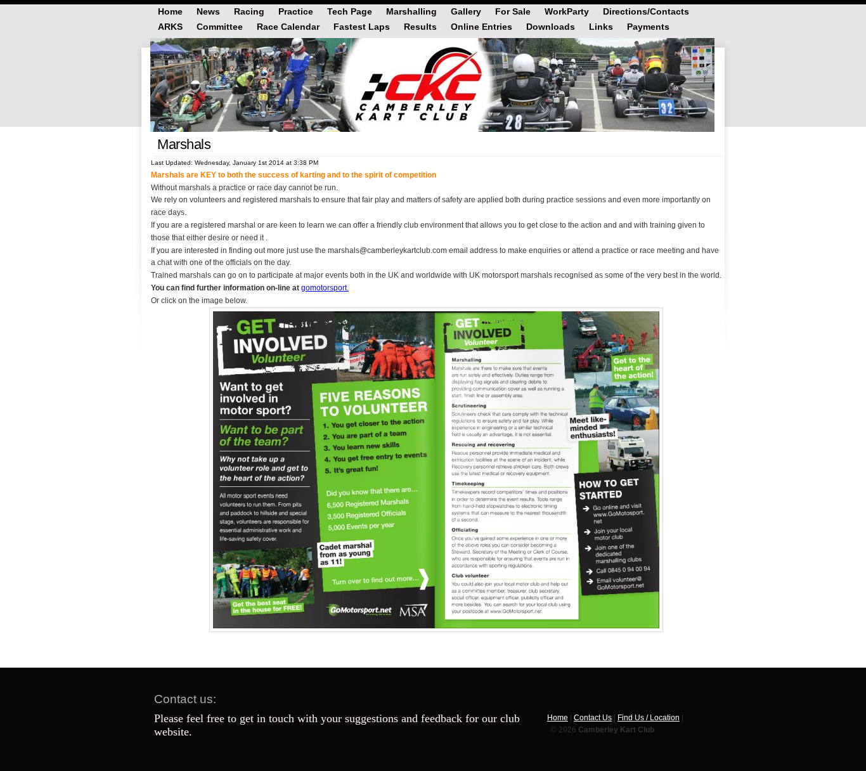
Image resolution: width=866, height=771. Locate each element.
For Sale (513, 10)
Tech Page (349, 10)
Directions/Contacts (646, 10)
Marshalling (411, 10)
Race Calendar (288, 26)
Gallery (466, 10)
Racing (249, 10)
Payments (648, 26)
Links (601, 26)
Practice (295, 10)
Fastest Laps (361, 26)
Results (420, 26)
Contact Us (593, 717)
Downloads (550, 26)
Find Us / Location (648, 717)
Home (170, 10)
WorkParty (567, 10)
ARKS (170, 26)
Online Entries (481, 26)
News (208, 10)
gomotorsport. (325, 287)
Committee (220, 26)
